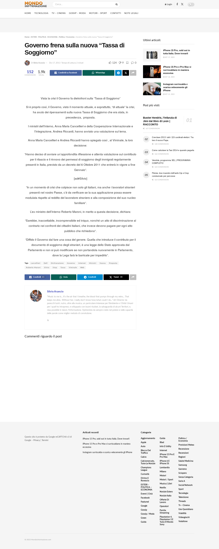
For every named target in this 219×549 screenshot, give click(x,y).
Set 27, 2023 (169, 57)
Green (143, 518)
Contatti (115, 13)
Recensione (183, 449)
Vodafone (182, 521)
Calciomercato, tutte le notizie (148, 462)
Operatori (164, 506)
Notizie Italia (165, 496)
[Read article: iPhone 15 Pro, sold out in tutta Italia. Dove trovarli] (152, 55)
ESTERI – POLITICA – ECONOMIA (146, 487)
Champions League (146, 469)
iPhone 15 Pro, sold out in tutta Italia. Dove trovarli (106, 439)
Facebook (145, 498)
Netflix (163, 488)
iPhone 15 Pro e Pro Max (167, 455)
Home (28, 13)
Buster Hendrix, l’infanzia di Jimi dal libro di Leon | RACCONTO (160, 121)
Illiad (162, 442)
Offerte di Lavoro (164, 501)
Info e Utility (165, 446)
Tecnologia (183, 493)
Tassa (62, 267)
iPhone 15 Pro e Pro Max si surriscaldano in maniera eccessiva (177, 70)
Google (144, 506)
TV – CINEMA (59, 13)
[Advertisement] (109, 24)
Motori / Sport (166, 480)
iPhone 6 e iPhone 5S (165, 462)
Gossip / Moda (147, 514)
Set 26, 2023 (169, 77)
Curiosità (145, 474)
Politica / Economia (66, 37)
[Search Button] (117, 4)
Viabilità (182, 513)
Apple (143, 442)
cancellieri (35, 263)
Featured (145, 502)
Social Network (185, 485)
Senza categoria (185, 477)
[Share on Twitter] (125, 73)
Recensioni (183, 453)
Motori (163, 476)
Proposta (113, 263)
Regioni (181, 457)
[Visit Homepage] (36, 4)
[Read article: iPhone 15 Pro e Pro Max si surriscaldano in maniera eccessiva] (152, 71)
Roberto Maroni (33, 267)
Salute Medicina (185, 461)
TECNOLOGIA (41, 13)
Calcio (143, 457)
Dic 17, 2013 (54, 63)
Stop (55, 267)
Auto (143, 446)
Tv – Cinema (184, 505)
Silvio (46, 267)
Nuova (103, 263)
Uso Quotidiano (185, 509)
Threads (182, 501)
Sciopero (182, 473)
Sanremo (182, 469)
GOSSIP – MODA (77, 13)
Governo (71, 263)
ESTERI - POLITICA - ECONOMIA (44, 37)
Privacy (36, 440)
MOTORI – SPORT (98, 13)
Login (169, 4)
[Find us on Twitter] (182, 4)
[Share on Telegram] (118, 73)
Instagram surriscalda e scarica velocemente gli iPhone (175, 87)
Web (82, 267)
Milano (163, 472)
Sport (181, 489)
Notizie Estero (166, 492)
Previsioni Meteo (186, 445)
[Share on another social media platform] (133, 73)
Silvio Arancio (39, 63)
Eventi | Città (147, 494)
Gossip (144, 510)
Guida (143, 522)
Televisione (183, 497)
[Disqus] (80, 377)
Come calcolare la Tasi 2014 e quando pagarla (173, 150)
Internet (82, 263)
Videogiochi (184, 517)
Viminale (73, 267)
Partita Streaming (164, 511)
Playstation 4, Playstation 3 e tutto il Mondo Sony (166, 521)
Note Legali (131, 13)
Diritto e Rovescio (145, 479)
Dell (46, 263)
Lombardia (165, 468)
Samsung (182, 465)
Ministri (92, 263)
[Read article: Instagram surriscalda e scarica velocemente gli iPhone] (152, 89)
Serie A (181, 481)
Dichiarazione (57, 263)
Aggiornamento (148, 438)
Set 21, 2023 (169, 94)
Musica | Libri (166, 484)
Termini (45, 440)
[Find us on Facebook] (177, 4)
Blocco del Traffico (146, 451)
